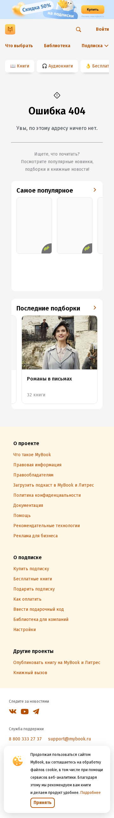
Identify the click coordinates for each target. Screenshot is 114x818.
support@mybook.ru (69, 739)
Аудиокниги (60, 66)
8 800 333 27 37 (25, 739)
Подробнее (90, 792)
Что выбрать (19, 45)
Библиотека (57, 45)
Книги (23, 66)
